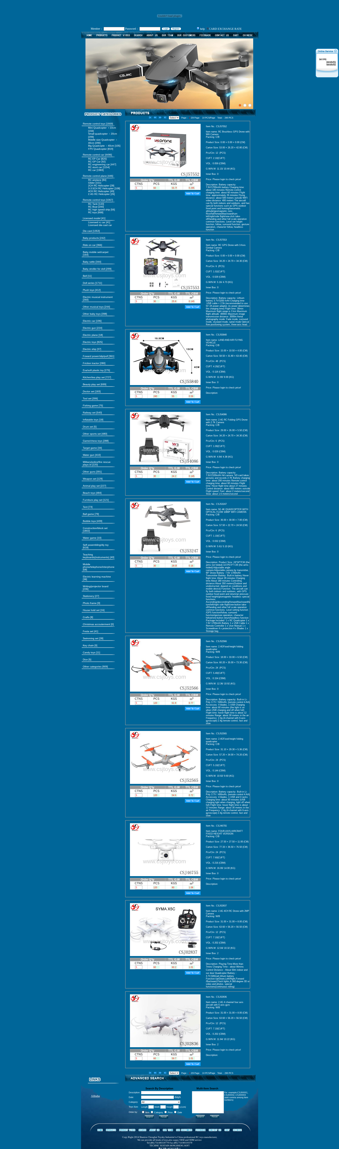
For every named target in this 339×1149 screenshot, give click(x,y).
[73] (88, 507)
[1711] (92, 283)
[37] (92, 349)
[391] (92, 471)
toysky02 (331, 64)
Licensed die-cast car (100, 225)
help (202, 28)
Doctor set (88, 391)
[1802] (95, 529)
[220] (97, 463)
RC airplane (94, 180)
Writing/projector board (95, 586)
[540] (92, 412)
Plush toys (89, 290)
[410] (92, 455)
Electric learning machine (97, 576)
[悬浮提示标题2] (244, 105)
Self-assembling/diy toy (96, 544)
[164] (95, 253)
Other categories (92, 666)
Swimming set (90, 638)
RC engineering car (99, 164)
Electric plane (90, 335)
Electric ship (89, 349)
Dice (85, 659)
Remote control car (93, 154)
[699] (94, 384)
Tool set (87, 398)
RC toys (92, 212)
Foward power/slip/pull (95, 356)
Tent (85, 507)
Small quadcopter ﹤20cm (102, 133)
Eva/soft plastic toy (93, 370)
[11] (87, 276)
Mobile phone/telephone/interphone (98, 565)
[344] (92, 262)
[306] (90, 398)
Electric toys (89, 342)
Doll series (88, 283)
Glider (91, 182)
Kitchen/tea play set (94, 377)
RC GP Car (94, 161)
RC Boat (92, 206)
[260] (98, 298)
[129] (93, 478)
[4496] (97, 154)
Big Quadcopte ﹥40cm (101, 145)
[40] (98, 556)
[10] (92, 538)
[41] (94, 218)
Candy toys (89, 652)
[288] (96, 441)
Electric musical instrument (98, 297)
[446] (98, 176)
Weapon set (89, 478)
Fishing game (90, 405)
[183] (92, 391)
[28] (93, 638)
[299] (97, 269)
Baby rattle (89, 261)
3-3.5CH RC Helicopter (101, 188)
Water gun (88, 454)
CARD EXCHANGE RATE (225, 28)
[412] (92, 290)
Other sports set (92, 433)
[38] (97, 578)
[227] (94, 486)
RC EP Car (94, 158)
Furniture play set (92, 499)
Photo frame (90, 603)
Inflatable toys (90, 419)
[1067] (98, 200)
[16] (94, 610)
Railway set (89, 412)
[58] (98, 567)
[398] (95, 314)
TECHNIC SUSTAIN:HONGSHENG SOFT (170, 1145)
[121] (96, 500)
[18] (93, 335)
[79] (91, 514)
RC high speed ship (99, 209)
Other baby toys (92, 313)
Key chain (88, 645)
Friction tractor (91, 363)
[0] (91, 603)
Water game (89, 537)
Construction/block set (95, 528)
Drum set (88, 426)
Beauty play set (91, 384)
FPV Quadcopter (97, 148)
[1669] (98, 123)
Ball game (88, 514)
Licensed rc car (96, 222)
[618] (96, 546)
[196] (92, 321)
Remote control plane (95, 175)
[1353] (91, 231)
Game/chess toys (92, 440)
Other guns (89, 471)
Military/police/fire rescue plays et (97, 463)
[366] (92, 245)
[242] (94, 238)
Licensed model (91, 218)
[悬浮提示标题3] (249, 105)
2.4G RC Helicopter (99, 194)
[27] (91, 596)
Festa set (88, 631)
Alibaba (95, 1095)
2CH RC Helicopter (98, 185)
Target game (90, 447)
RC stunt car (95, 167)
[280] (94, 363)
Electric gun (89, 327)
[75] (93, 405)
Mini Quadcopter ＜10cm (102, 127)
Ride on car (89, 245)
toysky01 (331, 62)
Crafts (86, 617)
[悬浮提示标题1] (240, 105)
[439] (92, 521)
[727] (97, 377)
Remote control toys (94, 123)
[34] (92, 448)
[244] (96, 307)
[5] (90, 426)
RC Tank (93, 203)
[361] (98, 356)
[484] (92, 493)
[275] (96, 370)
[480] (95, 434)
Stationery (88, 596)
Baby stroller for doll (94, 268)
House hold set (91, 610)
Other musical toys (93, 306)
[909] (95, 666)
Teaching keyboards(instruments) (96, 556)
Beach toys (89, 492)
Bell (85, 275)
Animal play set (91, 485)
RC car (92, 170)
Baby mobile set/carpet (95, 252)
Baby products (91, 238)
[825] (93, 342)
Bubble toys (89, 521)
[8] (88, 617)
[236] (95, 587)
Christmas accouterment (96, 624)
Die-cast (87, 230)
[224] (92, 328)
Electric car (89, 320)
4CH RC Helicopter (98, 191)
